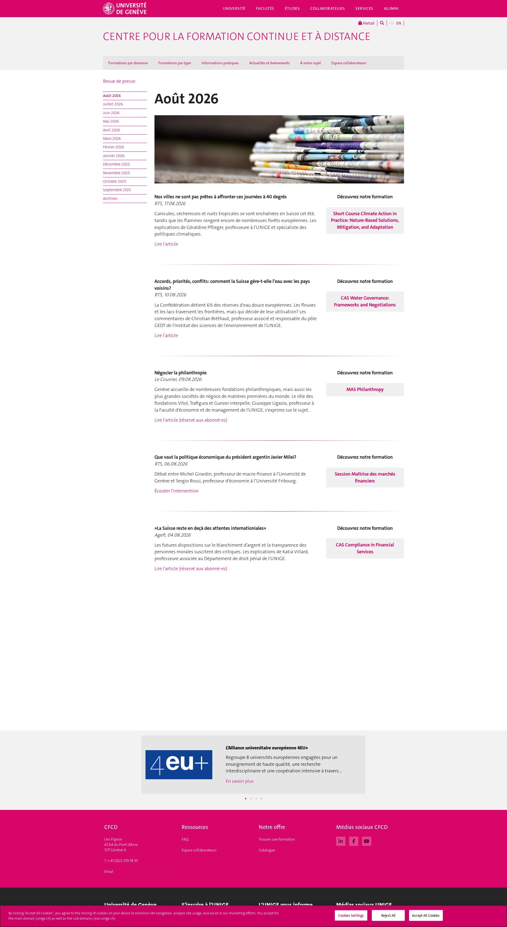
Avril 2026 (111, 130)
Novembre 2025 (116, 173)
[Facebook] (354, 840)
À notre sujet (310, 63)
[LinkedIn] (341, 840)
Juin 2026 (111, 113)
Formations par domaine (128, 63)
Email (108, 871)
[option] (253, 765)
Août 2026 (112, 95)
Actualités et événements (269, 63)
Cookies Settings (351, 915)
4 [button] (261, 798)
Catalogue (267, 850)
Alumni (391, 8)
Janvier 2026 (113, 155)
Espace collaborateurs (348, 63)
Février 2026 (113, 147)
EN (398, 23)
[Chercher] (382, 23)
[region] (253, 916)
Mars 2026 (112, 138)
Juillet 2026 (113, 104)
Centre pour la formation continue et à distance (236, 36)
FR (391, 23)
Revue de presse (119, 81)
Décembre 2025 (116, 164)
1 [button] (245, 798)
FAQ (185, 839)
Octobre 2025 (114, 181)
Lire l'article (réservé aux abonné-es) (190, 420)
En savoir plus (240, 781)
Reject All (388, 915)
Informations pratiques (220, 63)
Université (234, 8)
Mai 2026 (111, 121)
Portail (368, 23)
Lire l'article (166, 244)
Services (364, 8)
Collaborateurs (327, 8)
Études (292, 8)
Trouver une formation (277, 839)
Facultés (265, 8)
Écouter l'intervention (176, 491)
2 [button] (250, 798)
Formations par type (174, 63)
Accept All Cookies (426, 915)
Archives (110, 198)
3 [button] (256, 798)
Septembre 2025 (117, 189)
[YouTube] (367, 840)
